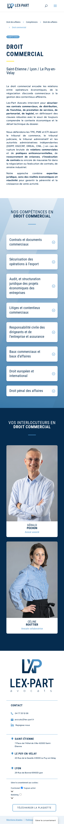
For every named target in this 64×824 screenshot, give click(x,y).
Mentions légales (14, 820)
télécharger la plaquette (34, 807)
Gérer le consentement (45, 820)
